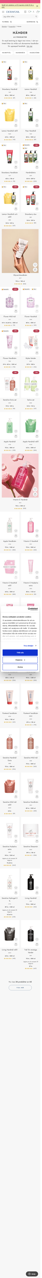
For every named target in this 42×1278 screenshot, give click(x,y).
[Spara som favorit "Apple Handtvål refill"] (37, 431)
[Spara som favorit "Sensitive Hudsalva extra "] (16, 836)
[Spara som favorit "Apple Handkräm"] (16, 531)
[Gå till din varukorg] (37, 11)
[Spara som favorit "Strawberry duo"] (37, 204)
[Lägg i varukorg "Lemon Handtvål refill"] (16, 125)
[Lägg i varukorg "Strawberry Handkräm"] (16, 167)
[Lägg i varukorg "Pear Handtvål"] (37, 125)
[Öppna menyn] (3, 12)
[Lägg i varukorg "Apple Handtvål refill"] (37, 436)
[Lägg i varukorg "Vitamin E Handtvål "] (35, 494)
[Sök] (36, 16)
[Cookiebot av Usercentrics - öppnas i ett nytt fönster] (28, 609)
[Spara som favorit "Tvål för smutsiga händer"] (37, 939)
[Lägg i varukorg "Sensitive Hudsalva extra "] (16, 841)
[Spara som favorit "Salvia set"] (37, 389)
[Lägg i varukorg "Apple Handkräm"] (16, 536)
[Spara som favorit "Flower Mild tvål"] (16, 306)
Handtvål (7, 53)
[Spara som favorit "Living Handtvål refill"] (16, 939)
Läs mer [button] (29, 46)
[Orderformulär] (25, 11)
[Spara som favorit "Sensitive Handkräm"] (37, 792)
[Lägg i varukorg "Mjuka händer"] (37, 353)
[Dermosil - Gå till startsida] (13, 12)
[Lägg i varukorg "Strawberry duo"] (37, 209)
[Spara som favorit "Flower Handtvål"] (37, 306)
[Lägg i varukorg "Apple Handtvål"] (16, 436)
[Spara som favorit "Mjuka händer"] (37, 348)
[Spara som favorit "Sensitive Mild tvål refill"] (16, 792)
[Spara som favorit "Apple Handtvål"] (16, 431)
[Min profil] (33, 11)
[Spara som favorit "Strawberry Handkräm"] (16, 162)
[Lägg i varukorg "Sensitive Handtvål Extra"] (16, 752)
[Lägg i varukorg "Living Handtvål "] (37, 893)
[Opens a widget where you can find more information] (32, 1274)
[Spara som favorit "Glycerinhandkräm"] (35, 265)
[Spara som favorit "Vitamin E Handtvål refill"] (16, 572)
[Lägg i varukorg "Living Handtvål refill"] (16, 944)
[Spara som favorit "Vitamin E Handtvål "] (35, 489)
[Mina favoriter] (29, 11)
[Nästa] (38, 53)
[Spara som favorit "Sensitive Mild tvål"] (37, 747)
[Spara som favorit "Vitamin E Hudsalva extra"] (37, 572)
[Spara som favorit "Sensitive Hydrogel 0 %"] (16, 888)
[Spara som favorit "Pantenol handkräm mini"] (37, 703)
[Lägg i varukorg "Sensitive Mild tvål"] (37, 752)
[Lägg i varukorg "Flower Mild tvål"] (16, 311)
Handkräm (21, 53)
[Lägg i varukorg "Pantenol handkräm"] (16, 708)
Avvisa (20, 667)
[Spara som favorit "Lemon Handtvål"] (37, 79)
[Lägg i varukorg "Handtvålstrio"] (37, 167)
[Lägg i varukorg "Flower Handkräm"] (16, 353)
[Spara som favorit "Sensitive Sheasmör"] (37, 836)
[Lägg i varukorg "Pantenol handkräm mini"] (37, 708)
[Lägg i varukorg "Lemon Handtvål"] (37, 84)
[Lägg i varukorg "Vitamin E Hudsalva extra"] (37, 577)
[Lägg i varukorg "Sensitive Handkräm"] (37, 796)
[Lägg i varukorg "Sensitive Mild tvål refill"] (16, 796)
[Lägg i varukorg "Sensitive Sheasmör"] (37, 841)
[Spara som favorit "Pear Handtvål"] (37, 120)
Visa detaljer (28, 646)
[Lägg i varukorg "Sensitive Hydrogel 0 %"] (16, 893)
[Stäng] (37, 6)
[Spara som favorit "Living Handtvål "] (37, 888)
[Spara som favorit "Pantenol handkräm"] (16, 703)
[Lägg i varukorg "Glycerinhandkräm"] (35, 269)
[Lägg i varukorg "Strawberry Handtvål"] (16, 84)
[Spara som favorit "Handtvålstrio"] (37, 162)
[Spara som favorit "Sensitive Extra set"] (16, 389)
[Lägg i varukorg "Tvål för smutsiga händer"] (37, 944)
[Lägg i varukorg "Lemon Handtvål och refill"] (16, 209)
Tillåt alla (20, 653)
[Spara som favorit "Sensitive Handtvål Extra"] (16, 747)
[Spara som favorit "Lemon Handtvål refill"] (16, 120)
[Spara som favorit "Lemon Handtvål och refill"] (16, 204)
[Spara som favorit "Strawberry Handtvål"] (16, 79)
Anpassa (18, 660)
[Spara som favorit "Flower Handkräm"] (16, 348)
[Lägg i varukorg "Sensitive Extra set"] (16, 394)
